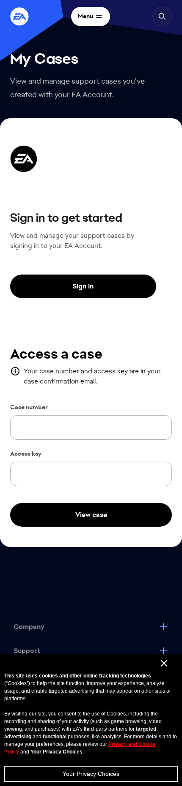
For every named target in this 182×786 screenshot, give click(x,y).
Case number (29, 407)
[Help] (19, 16)
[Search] (162, 16)
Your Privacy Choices (91, 773)
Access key (25, 454)
